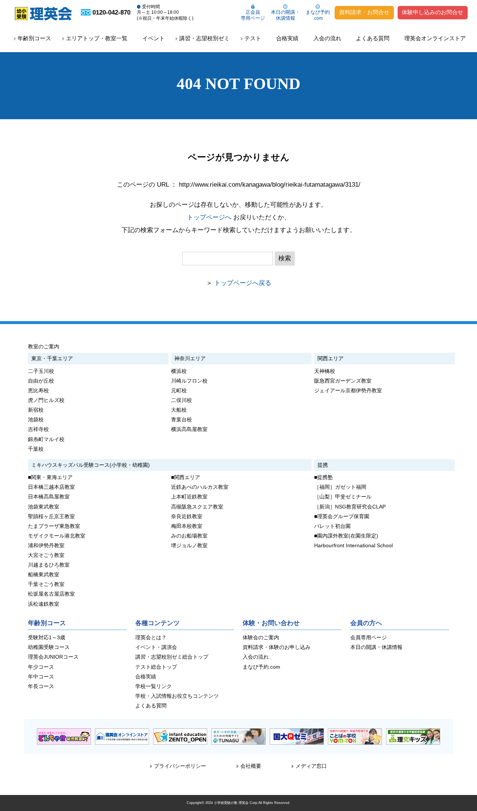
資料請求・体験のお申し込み (276, 647)
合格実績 (287, 38)
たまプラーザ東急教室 (54, 526)
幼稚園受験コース (49, 647)
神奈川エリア (190, 358)
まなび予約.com (261, 667)
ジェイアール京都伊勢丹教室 (348, 390)
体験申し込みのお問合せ (432, 12)
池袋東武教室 (43, 507)
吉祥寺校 (38, 429)
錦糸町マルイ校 (46, 439)
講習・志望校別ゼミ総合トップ (171, 657)
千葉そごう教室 (46, 584)
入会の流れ (327, 38)
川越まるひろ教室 (49, 565)
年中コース (41, 676)
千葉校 (36, 449)
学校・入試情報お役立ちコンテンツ (177, 696)
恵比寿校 (38, 390)
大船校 (179, 410)
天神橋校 (324, 371)
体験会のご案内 (261, 637)
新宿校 (36, 410)
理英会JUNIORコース (53, 657)
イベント (153, 38)
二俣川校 (181, 400)
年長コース (41, 686)
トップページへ (209, 217)
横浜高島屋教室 (189, 429)
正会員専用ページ (253, 15)
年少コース (41, 667)
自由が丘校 (41, 381)
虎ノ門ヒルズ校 (46, 400)
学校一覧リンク (153, 686)
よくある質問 (372, 38)
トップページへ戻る (242, 282)
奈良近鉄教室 (186, 516)
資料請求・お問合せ (364, 12)
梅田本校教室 (186, 526)
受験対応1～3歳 (46, 637)
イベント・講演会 (156, 647)
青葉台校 (181, 419)
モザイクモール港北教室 (56, 536)
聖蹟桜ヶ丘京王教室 (51, 516)
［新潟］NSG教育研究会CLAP (350, 507)
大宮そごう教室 (46, 555)
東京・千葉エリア (52, 358)
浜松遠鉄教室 (43, 604)
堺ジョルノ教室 (189, 545)
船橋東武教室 (43, 574)
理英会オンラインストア (435, 38)
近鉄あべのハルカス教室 (199, 487)
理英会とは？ (151, 637)
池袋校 (36, 419)
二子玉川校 (41, 371)
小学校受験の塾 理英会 (231, 803)
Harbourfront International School (353, 545)
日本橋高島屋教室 (49, 497)
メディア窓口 (311, 766)
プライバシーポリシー (180, 766)
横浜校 (179, 371)
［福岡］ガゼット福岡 (340, 487)
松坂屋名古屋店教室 (51, 594)
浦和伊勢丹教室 (46, 545)
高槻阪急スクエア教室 (197, 507)
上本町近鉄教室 (189, 497)
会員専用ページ (368, 637)
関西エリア (331, 358)
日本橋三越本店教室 (51, 487)
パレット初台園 (332, 526)
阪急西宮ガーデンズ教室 (343, 381)
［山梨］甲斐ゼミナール (343, 497)
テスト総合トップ (156, 667)
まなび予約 (318, 15)
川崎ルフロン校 (189, 381)
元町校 (179, 390)
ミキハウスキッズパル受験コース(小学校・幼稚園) (90, 465)
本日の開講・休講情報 (285, 15)
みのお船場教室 (189, 536)
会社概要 (250, 766)
